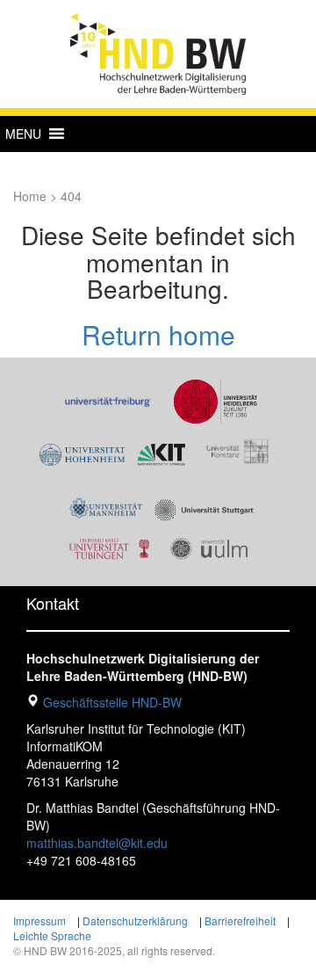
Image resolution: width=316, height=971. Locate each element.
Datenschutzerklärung (135, 920)
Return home (158, 334)
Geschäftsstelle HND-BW (112, 702)
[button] (23, 133)
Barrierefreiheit (240, 920)
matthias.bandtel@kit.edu (97, 842)
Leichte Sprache (52, 935)
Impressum (39, 920)
